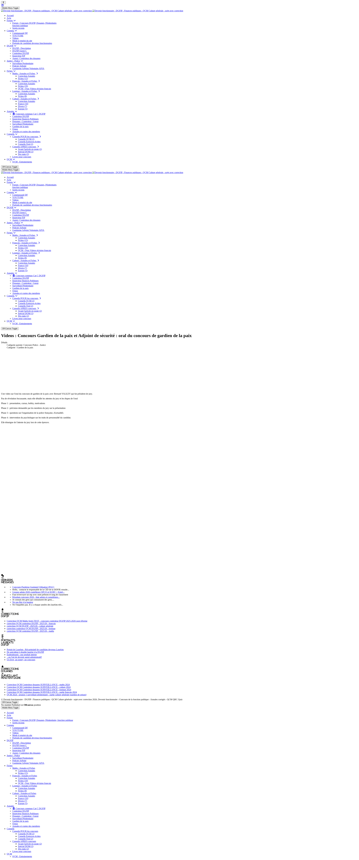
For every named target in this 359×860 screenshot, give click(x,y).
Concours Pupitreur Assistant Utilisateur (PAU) (33, 587)
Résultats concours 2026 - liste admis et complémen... (36, 597)
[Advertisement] (179, 370)
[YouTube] (2, 5)
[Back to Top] (3, 2)
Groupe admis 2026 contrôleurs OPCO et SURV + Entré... (38, 592)
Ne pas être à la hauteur (22, 602)
